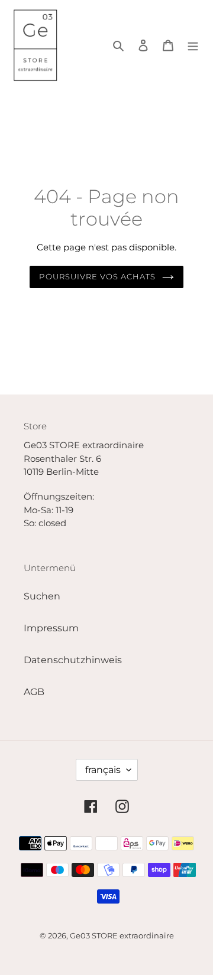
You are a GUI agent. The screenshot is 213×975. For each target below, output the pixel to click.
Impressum (51, 628)
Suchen (42, 596)
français (103, 769)
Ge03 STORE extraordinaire (122, 935)
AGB (34, 691)
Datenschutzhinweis (73, 660)
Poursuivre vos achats (97, 276)
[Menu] (192, 45)
